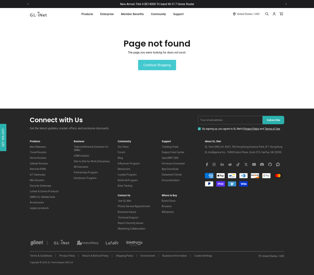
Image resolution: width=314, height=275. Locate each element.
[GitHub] (270, 165)
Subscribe (273, 120)
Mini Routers (37, 180)
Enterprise (107, 14)
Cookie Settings (203, 255)
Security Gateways (40, 185)
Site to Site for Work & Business (92, 161)
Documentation (171, 180)
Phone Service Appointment (134, 206)
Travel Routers (38, 152)
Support (178, 14)
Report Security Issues (130, 223)
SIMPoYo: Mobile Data (42, 197)
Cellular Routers (39, 163)
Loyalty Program (127, 174)
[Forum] (278, 165)
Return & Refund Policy (95, 255)
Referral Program (128, 180)
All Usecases (81, 166)
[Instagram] (214, 165)
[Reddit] (230, 165)
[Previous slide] (28, 4)
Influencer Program (129, 163)
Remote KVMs (38, 169)
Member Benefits (132, 14)
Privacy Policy (251, 128)
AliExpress (168, 211)
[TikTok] (238, 165)
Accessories (37, 202)
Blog (120, 157)
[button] (3, 137)
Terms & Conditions (41, 255)
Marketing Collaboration (131, 228)
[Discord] (262, 165)
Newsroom (124, 169)
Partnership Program (86, 172)
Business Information (174, 255)
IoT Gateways (37, 174)
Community (158, 14)
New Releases (38, 146)
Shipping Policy (124, 255)
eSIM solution (81, 155)
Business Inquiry (127, 211)
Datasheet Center (172, 174)
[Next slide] (286, 4)
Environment (147, 255)
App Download (170, 169)
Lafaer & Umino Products (44, 191)
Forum (121, 152)
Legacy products (39, 208)
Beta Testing (125, 185)
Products (87, 14)
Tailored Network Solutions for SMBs (91, 148)
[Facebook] (207, 165)
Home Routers (38, 157)
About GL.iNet (213, 141)
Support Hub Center (173, 152)
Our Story (123, 146)
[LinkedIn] (222, 165)
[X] (246, 165)
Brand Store (169, 200)
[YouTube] (254, 165)
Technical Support (128, 217)
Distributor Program (85, 178)
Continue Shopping (157, 65)
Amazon (167, 206)
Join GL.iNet (124, 200)
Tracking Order (170, 146)
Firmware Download (173, 163)
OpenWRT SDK (170, 157)
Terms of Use (272, 128)
